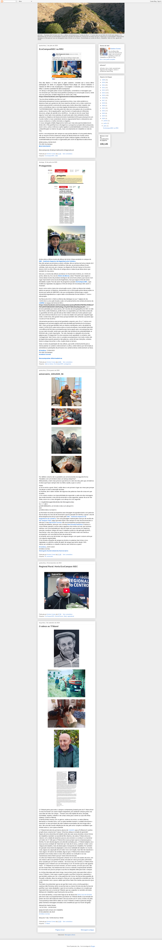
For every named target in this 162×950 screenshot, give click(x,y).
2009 (103, 80)
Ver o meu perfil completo (107, 59)
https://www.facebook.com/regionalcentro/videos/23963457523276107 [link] (64, 96)
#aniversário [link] (63, 551)
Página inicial (59, 930)
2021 (103, 108)
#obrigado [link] (42, 551)
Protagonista (45, 166)
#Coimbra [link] (42, 350)
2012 (103, 87)
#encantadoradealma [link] (75, 524)
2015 (103, 95)
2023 (103, 113)
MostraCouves (59, 616)
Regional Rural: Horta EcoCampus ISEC (58, 566)
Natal (65, 616)
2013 (103, 90)
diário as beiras (49, 364)
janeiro (106, 120)
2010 (103, 82)
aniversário (50, 556)
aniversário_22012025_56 (51, 374)
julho (105, 126)
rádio (56, 155)
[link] (57, 261)
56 (45, 556)
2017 (103, 100)
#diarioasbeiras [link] (56, 358)
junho (105, 123)
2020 (103, 105)
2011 (103, 85)
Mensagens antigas (87, 930)
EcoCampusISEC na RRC (51, 49)
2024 (103, 116)
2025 (103, 118)
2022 (103, 110)
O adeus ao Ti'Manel (48, 626)
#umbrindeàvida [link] (53, 551)
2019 (103, 103)
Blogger (93, 946)
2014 (103, 93)
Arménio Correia (115, 48)
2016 (103, 98)
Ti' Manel (47, 923)
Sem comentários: (68, 153)
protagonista (67, 364)
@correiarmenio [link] (44, 146)
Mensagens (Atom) (70, 935)
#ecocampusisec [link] (45, 358)
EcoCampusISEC (49, 155)
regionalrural (70, 616)
